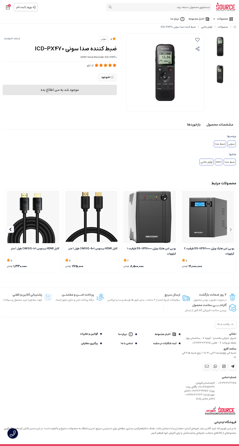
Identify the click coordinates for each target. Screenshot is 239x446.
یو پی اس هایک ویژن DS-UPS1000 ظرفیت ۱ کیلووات (151, 250)
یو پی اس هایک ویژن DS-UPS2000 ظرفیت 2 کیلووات (209, 250)
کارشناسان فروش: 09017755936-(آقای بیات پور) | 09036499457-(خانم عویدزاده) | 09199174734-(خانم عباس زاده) (199, 391)
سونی (103, 39)
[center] (110, 7)
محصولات (222, 19)
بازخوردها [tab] (194, 125)
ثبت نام (20, 7)
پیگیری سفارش (89, 343)
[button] (10, 229)
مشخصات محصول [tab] (220, 125)
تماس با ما (127, 343)
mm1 (218, 162)
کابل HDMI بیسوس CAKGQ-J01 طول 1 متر (35, 248)
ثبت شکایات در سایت (164, 343)
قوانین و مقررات (89, 334)
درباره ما (174, 19)
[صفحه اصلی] (234, 27)
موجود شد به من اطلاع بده (60, 90)
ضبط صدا (220, 144)
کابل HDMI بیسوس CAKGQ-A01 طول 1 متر (92, 248)
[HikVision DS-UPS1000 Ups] (149, 217)
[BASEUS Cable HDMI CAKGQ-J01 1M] (33, 217)
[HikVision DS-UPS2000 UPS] (208, 217)
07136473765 (227, 383)
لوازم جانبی (206, 27)
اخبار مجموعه (196, 19)
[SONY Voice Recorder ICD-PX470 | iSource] (220, 410)
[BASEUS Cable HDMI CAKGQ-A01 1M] (91, 217)
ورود (29, 7)
